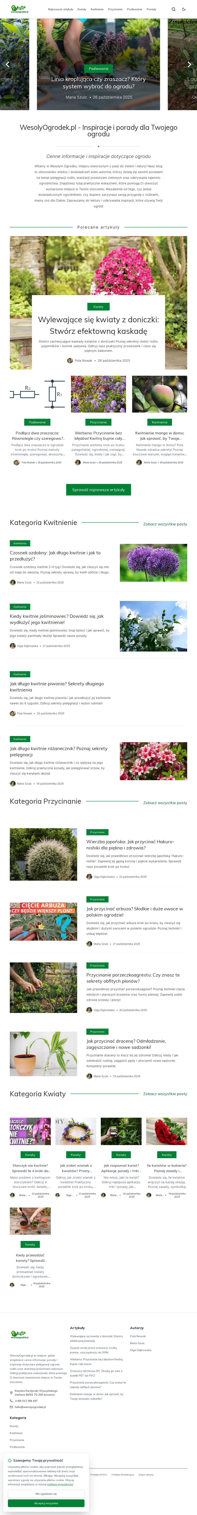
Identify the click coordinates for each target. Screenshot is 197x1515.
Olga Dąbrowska (140, 1350)
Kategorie (18, 1417)
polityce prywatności (60, 1484)
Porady (151, 9)
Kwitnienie (97, 9)
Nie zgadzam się (46, 1494)
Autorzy (137, 1328)
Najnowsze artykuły (60, 9)
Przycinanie (115, 9)
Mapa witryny (146, 1474)
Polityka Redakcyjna (123, 1474)
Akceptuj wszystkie (46, 1503)
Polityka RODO (98, 1474)
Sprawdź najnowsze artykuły (98, 489)
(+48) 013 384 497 (26, 1401)
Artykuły (77, 1328)
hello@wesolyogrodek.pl (30, 1407)
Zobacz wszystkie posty (165, 524)
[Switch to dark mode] (183, 9)
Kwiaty (82, 9)
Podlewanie (134, 9)
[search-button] (173, 9)
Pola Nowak (138, 1336)
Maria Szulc (137, 1343)
